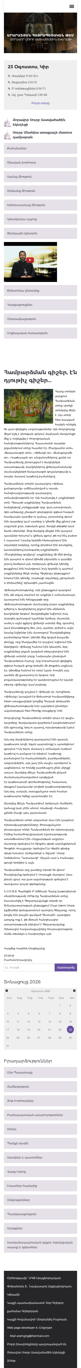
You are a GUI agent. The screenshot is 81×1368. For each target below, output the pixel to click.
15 (60, 1021)
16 (70, 1021)
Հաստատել (66, 967)
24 (7, 1037)
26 (28, 1037)
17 (7, 1029)
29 (60, 1037)
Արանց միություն (19, 176)
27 (39, 1037)
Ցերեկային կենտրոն (22, 233)
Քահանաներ (16, 148)
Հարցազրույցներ (19, 305)
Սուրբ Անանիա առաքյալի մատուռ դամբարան (42, 135)
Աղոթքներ (14, 1228)
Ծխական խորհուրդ (21, 162)
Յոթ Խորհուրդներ (20, 1101)
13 (39, 1021)
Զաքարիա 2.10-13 (24, 82)
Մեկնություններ (18, 1200)
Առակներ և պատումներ (24, 1157)
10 (7, 1021)
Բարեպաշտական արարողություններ (35, 1115)
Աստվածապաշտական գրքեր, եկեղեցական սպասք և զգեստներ (40, 1245)
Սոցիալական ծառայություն (27, 333)
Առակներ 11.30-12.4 (25, 76)
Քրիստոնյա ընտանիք (23, 290)
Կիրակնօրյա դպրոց (22, 219)
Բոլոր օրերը (40, 103)
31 (7, 1045)
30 (70, 1037)
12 (28, 1021)
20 (39, 1029)
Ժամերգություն (18, 1086)
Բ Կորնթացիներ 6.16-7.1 (29, 88)
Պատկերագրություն (21, 1214)
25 (18, 1037)
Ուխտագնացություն (21, 319)
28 (49, 1037)
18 (18, 1029)
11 (18, 1021)
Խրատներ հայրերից (22, 1186)
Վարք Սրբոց (16, 1171)
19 (28, 1029)
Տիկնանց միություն (21, 191)
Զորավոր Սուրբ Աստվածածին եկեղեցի (39, 122)
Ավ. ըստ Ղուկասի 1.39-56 (29, 95)
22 (60, 1029)
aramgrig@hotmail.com (33, 1336)
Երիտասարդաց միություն (26, 205)
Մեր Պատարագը (19, 1072)
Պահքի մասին (17, 1143)
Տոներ (11, 1129)
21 (49, 1029)
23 (70, 1029)
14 (49, 1021)
